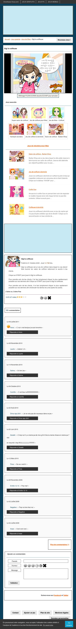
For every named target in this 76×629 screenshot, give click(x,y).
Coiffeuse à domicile (36, 207)
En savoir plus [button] (48, 625)
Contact (15, 612)
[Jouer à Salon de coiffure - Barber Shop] (17, 161)
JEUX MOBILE (53, 2)
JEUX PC (41, 2)
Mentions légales (61, 612)
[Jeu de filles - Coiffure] (56, 107)
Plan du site (45, 612)
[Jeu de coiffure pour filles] (38, 107)
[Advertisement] (38, 20)
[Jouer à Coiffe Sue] (17, 197)
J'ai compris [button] (69, 624)
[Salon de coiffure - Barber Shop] (56, 124)
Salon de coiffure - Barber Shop (40, 154)
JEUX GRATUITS (28, 2)
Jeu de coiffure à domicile (38, 172)
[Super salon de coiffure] (20, 107)
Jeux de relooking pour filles (38, 146)
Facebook (57, 595)
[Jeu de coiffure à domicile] (34, 124)
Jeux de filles (26, 39)
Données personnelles (59, 618)
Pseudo (14, 561)
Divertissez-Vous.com (11, 2)
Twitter (65, 595)
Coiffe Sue (32, 189)
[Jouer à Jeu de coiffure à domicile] (17, 179)
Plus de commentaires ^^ (59, 544)
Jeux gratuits (15, 39)
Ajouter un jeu (29, 612)
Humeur (14, 565)
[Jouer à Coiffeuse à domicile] (17, 215)
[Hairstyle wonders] (16, 124)
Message (14, 570)
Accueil (7, 39)
